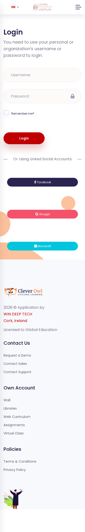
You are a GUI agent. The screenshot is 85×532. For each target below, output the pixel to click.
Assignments (14, 425)
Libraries (10, 408)
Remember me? (22, 114)
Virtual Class (14, 433)
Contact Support (17, 372)
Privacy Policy (15, 469)
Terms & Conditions (20, 461)
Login (24, 138)
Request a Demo (17, 355)
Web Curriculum (17, 416)
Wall (7, 400)
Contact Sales (15, 363)
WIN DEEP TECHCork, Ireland (18, 317)
